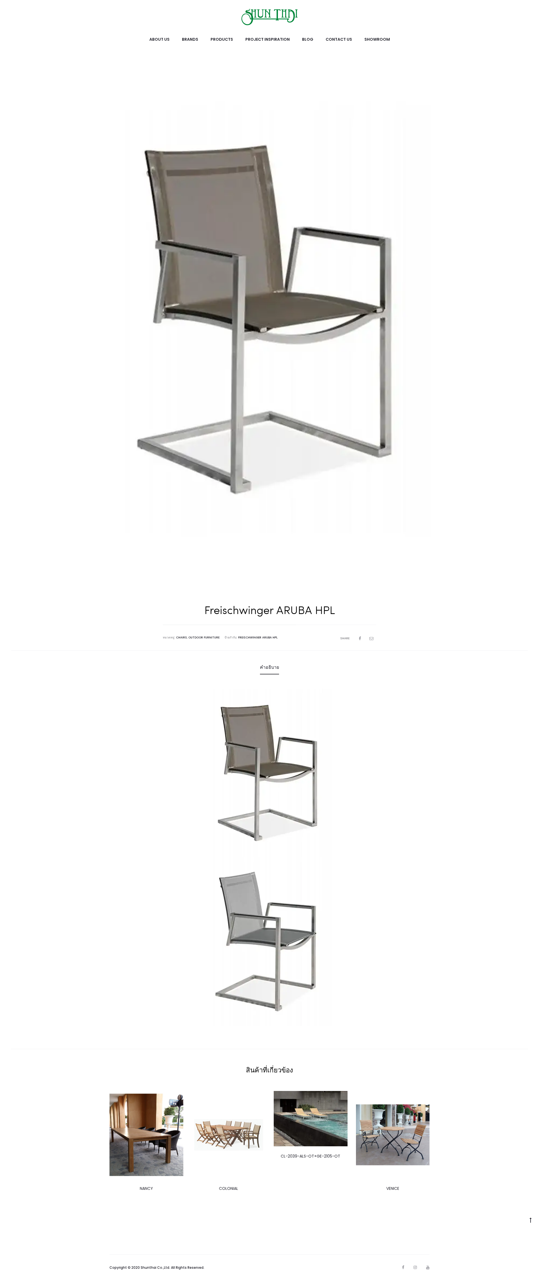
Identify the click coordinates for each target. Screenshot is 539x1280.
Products (222, 39)
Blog (307, 39)
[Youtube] (428, 1267)
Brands (190, 39)
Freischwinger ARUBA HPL (258, 637)
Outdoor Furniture (204, 637)
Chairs (181, 637)
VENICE (392, 1188)
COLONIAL (228, 1188)
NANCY (146, 1188)
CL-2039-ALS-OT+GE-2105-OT (310, 1156)
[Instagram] (415, 1267)
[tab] (269, 667)
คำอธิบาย (269, 667)
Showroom (377, 39)
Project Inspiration (267, 39)
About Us (159, 39)
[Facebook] (403, 1267)
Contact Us (339, 39)
